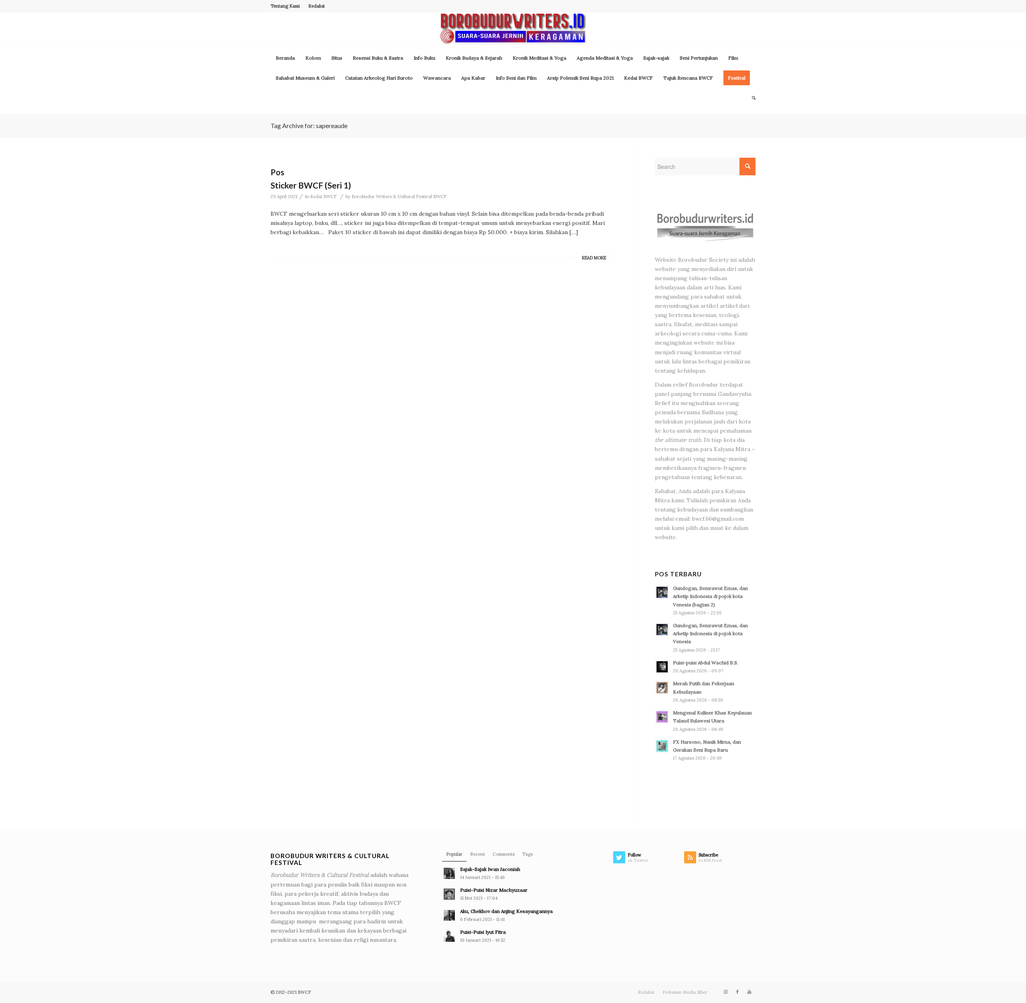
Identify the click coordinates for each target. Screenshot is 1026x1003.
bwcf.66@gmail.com (718, 518)
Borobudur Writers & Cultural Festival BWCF (398, 196)
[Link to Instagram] (725, 992)
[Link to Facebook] (737, 992)
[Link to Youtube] (749, 992)
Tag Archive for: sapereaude (309, 125)
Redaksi (316, 6)
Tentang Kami (285, 6)
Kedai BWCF (323, 196)
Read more (594, 258)
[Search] (751, 98)
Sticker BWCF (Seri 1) (311, 185)
